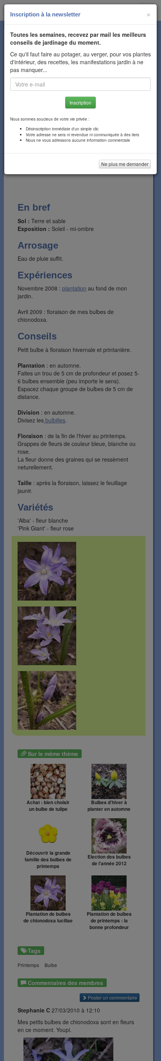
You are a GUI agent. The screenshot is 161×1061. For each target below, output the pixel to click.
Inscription (80, 102)
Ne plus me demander (124, 164)
